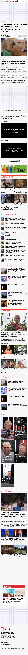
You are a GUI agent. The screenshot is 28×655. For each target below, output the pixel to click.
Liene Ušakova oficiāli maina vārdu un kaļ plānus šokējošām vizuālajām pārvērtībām (20, 190)
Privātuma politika (14, 648)
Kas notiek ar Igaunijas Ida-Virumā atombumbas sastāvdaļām (20, 556)
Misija (9, 648)
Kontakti (17, 650)
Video (3, 414)
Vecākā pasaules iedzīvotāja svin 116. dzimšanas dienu (14, 224)
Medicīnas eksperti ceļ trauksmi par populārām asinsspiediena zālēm (17, 278)
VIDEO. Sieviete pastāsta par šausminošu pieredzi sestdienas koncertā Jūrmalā (7, 556)
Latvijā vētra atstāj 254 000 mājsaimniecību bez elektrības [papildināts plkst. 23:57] (16, 270)
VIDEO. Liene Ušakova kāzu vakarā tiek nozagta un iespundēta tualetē (20, 205)
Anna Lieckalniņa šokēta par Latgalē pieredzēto (14, 256)
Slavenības (10, 22)
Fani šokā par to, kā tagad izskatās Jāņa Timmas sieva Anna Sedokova (15, 247)
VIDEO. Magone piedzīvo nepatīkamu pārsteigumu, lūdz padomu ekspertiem (13, 334)
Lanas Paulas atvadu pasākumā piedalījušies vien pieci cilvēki (13, 242)
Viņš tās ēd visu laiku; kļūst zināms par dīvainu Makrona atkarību (6, 370)
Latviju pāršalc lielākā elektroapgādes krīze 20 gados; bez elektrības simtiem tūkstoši (13, 514)
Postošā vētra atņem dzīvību (16, 284)
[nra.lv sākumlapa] (4, 1)
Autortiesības (3, 650)
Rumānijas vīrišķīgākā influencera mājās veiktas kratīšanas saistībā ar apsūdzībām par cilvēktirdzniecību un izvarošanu (16, 229)
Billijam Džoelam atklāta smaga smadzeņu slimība (20, 369)
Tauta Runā (5, 22)
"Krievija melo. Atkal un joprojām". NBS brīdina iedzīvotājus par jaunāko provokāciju (15, 261)
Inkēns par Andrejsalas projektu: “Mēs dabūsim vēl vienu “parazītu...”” (7, 539)
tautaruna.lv (3, 33)
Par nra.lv (2, 648)
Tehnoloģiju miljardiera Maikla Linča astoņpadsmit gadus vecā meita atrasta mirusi (15, 219)
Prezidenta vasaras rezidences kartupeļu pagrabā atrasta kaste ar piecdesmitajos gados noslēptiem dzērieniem (17, 302)
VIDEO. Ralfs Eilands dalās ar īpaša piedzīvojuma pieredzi (14, 238)
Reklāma (5, 648)
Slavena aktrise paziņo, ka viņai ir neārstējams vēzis (7, 356)
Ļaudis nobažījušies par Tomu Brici (20, 355)
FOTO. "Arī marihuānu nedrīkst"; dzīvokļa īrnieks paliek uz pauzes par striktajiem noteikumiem (16, 251)
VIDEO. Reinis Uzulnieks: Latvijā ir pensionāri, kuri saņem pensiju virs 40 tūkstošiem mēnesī (20, 541)
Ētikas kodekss (8, 650)
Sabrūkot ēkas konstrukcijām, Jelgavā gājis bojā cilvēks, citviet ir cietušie (17, 294)
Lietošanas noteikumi (20, 648)
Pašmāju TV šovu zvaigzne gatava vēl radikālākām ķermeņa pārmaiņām (6, 190)
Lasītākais (5, 265)
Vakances (13, 650)
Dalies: (9, 161)
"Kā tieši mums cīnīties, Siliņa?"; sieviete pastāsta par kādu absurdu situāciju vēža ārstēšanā (15, 234)
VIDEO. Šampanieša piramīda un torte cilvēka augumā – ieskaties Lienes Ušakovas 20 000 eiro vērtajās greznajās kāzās (7, 206)
